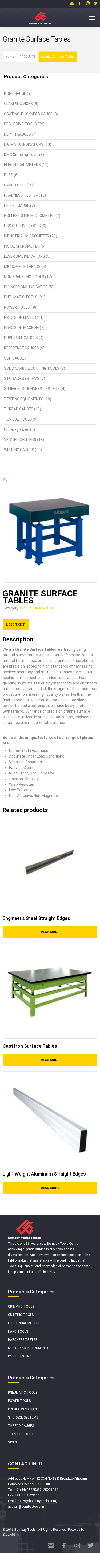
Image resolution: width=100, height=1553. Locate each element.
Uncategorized (16, 429)
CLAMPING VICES (18, 104)
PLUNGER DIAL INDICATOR (26, 287)
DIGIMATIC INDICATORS (23, 144)
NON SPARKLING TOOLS (24, 277)
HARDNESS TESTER (21, 195)
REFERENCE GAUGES (21, 348)
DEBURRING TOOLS (20, 124)
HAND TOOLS (15, 185)
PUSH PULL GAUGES (21, 338)
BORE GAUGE (15, 93)
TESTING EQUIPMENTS (23, 399)
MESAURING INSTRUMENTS (28, 1348)
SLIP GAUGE (14, 358)
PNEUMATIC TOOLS (21, 297)
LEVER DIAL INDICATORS (24, 256)
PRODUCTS (27, 57)
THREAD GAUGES (18, 409)
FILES (8, 175)
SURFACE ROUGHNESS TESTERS (32, 389)
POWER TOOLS (17, 307)
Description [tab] (15, 624)
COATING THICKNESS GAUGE (28, 114)
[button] (5, 479)
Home (9, 57)
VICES (12, 1442)
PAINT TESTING (19, 1356)
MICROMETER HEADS (22, 266)
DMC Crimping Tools (21, 154)
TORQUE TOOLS (18, 419)
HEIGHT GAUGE (16, 205)
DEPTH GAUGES (17, 134)
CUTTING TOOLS (21, 1315)
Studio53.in (11, 1534)
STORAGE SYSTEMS (21, 378)
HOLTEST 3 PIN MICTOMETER (29, 216)
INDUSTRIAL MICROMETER (26, 236)
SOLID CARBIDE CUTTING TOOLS (31, 368)
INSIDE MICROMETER (22, 246)
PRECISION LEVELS (20, 317)
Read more (50, 932)
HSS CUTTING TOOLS (22, 226)
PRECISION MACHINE (21, 327)
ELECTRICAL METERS (22, 165)
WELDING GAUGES (19, 450)
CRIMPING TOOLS (21, 1306)
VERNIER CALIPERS (20, 439)
